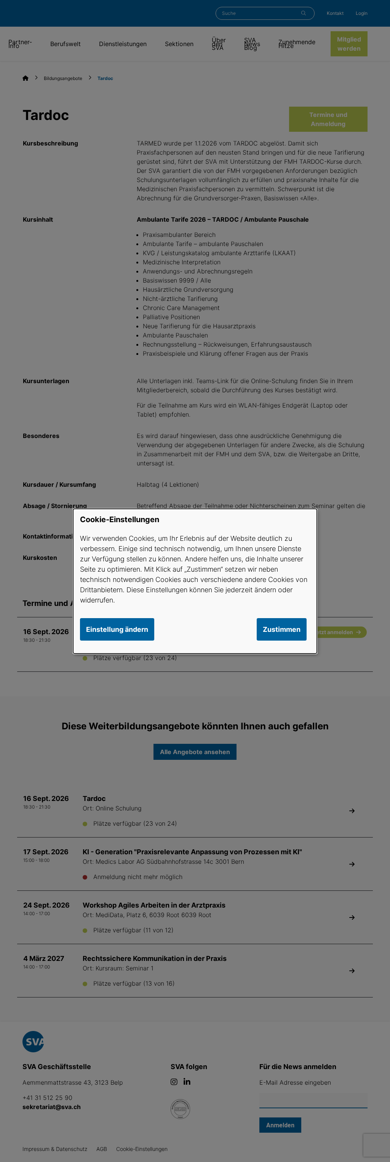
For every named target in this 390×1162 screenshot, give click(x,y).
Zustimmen (281, 629)
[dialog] (195, 580)
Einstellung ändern (117, 629)
